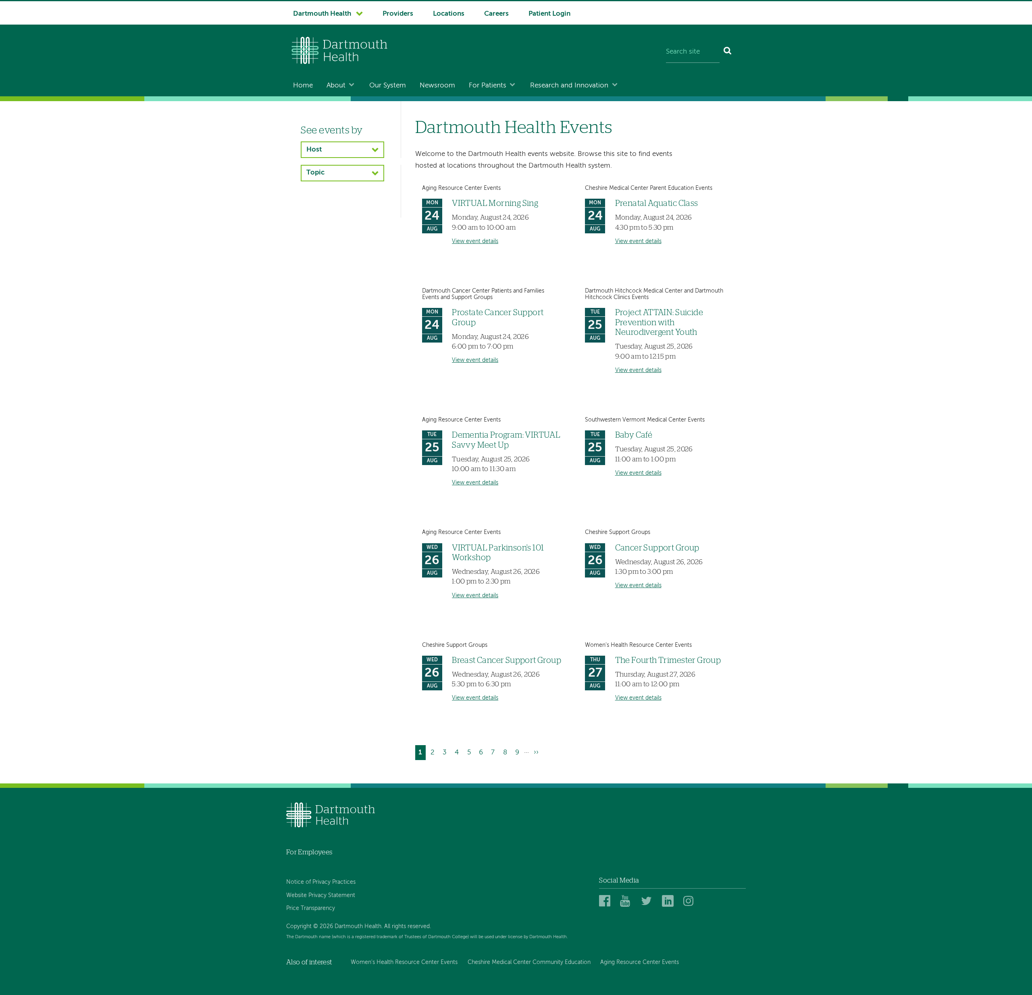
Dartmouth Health (322, 13)
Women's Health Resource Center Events (404, 962)
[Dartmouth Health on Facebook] (606, 901)
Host (314, 149)
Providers (398, 13)
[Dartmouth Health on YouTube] (627, 901)
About (336, 85)
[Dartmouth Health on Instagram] (690, 901)
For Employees (309, 852)
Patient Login (549, 13)
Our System (387, 85)
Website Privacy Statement (320, 895)
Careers (496, 13)
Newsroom (437, 85)
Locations (448, 13)
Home (303, 85)
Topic (315, 172)
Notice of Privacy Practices (321, 882)
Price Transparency (310, 908)
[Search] (728, 52)
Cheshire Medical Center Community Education (529, 962)
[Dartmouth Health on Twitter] (648, 901)
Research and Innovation (569, 85)
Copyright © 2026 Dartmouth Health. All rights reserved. (358, 926)
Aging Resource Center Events (639, 962)
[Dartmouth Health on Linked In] (669, 901)
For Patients (487, 85)
